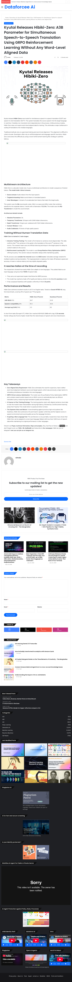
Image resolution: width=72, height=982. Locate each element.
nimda (8, 57)
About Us (20, 976)
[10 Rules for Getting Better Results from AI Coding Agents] (12, 776)
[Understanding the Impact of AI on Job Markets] (9, 677)
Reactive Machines (7, 733)
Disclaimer (42, 976)
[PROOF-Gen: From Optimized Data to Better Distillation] (36, 763)
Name (6, 599)
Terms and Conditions (57, 976)
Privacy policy (12, 976)
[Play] (3, 945)
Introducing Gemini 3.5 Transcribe (26, 644)
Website (39, 607)
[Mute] (18, 945)
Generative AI (13, 17)
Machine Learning (7, 730)
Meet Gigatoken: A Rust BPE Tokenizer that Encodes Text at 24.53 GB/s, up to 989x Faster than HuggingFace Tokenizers (35, 557)
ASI (3, 722)
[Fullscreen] (20, 945)
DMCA (48, 976)
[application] (12, 941)
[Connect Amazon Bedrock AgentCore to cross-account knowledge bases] (9, 669)
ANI (3, 719)
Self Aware (5, 735)
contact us (36, 976)
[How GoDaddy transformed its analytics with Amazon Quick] (9, 654)
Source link (7, 441)
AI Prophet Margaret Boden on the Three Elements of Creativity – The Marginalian (41, 659)
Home (7, 17)
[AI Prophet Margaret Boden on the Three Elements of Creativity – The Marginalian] (9, 661)
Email (6, 607)
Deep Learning (6, 724)
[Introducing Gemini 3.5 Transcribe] (9, 646)
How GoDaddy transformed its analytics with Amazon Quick (34, 651)
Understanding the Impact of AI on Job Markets (24, 1)
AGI (3, 716)
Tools (25, 976)
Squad (30, 976)
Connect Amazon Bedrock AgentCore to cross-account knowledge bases (39, 667)
